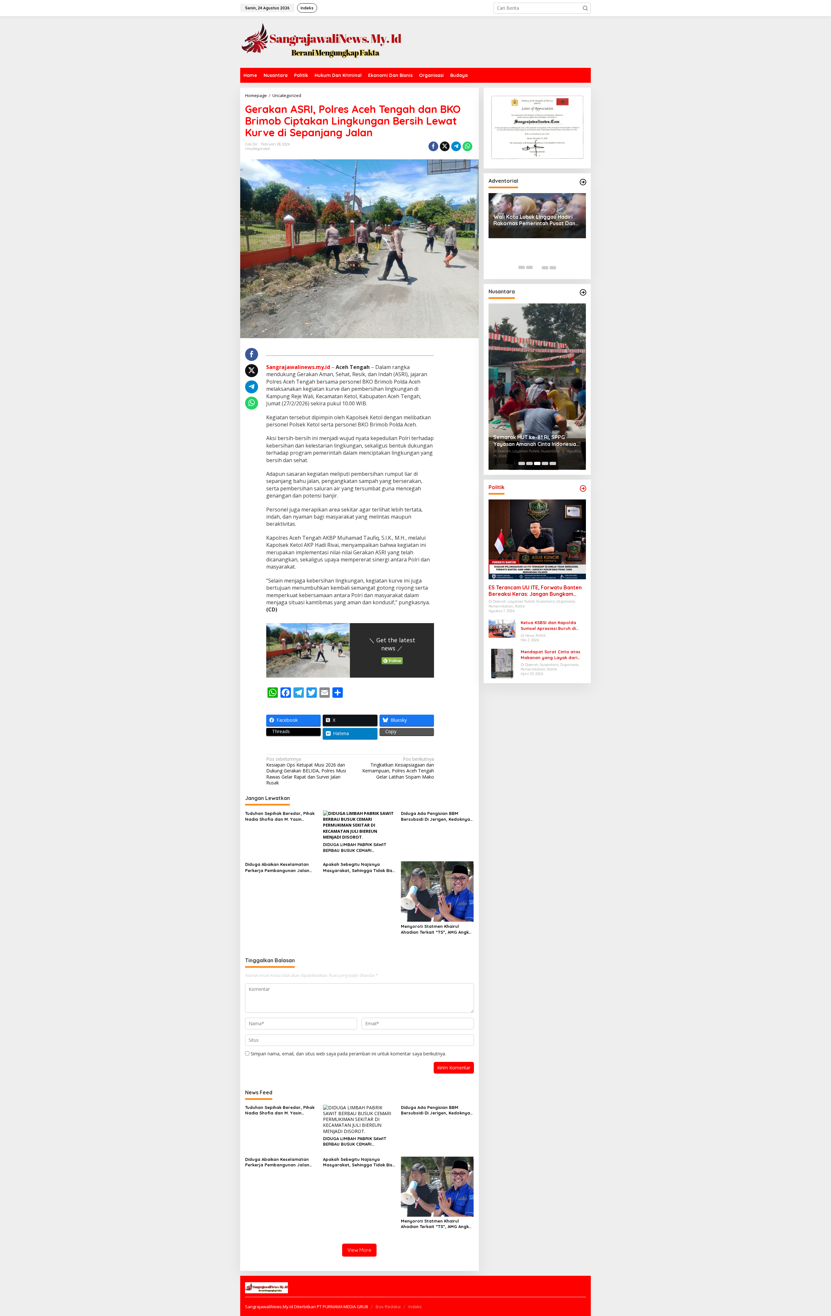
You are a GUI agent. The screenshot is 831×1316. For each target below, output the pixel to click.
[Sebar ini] (433, 146)
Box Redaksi (388, 1306)
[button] (585, 8)
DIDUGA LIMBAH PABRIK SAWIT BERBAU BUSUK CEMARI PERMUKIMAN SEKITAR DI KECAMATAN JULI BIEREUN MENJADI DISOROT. (354, 847)
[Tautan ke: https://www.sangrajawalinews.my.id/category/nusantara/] (583, 292)
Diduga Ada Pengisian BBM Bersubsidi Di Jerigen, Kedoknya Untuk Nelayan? (435, 816)
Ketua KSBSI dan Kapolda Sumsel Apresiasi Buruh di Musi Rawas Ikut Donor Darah (552, 625)
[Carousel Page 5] (553, 267)
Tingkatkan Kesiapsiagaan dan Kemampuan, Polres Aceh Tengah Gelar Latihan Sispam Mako (398, 768)
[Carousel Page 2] (529, 267)
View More (359, 1250)
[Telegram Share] (456, 146)
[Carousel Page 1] (521, 267)
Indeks (414, 1306)
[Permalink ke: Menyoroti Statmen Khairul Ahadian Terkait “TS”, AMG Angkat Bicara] (437, 891)
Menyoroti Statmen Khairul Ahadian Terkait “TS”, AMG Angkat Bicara (437, 929)
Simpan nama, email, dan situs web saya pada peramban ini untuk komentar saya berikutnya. (348, 1054)
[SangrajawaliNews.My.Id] (321, 41)
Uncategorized (257, 148)
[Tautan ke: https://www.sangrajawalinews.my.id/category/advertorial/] (583, 182)
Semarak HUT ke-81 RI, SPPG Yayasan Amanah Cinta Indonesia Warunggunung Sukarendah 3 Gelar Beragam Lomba (534, 441)
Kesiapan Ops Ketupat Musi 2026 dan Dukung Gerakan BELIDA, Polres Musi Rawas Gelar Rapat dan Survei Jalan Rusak (306, 771)
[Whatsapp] (467, 146)
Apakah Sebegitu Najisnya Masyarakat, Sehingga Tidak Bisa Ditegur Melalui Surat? (359, 867)
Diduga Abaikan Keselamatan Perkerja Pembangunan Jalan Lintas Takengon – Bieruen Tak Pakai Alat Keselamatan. (277, 867)
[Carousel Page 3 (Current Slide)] (537, 267)
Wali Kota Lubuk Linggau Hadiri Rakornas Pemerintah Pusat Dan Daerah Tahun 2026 (534, 220)
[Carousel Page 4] (545, 267)
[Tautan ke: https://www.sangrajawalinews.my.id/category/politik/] (583, 488)
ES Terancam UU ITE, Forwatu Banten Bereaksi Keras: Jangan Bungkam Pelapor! (535, 590)
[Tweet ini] (445, 146)
